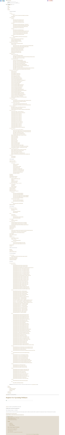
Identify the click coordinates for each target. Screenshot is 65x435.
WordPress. (37, 434)
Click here (7, 406)
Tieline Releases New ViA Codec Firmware (11, 413)
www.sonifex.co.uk (34, 384)
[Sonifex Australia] (8, 4)
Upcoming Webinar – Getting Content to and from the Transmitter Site (15, 414)
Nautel (7, 394)
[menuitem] (8, 6)
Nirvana (34, 434)
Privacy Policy (11, 424)
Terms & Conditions (12, 425)
